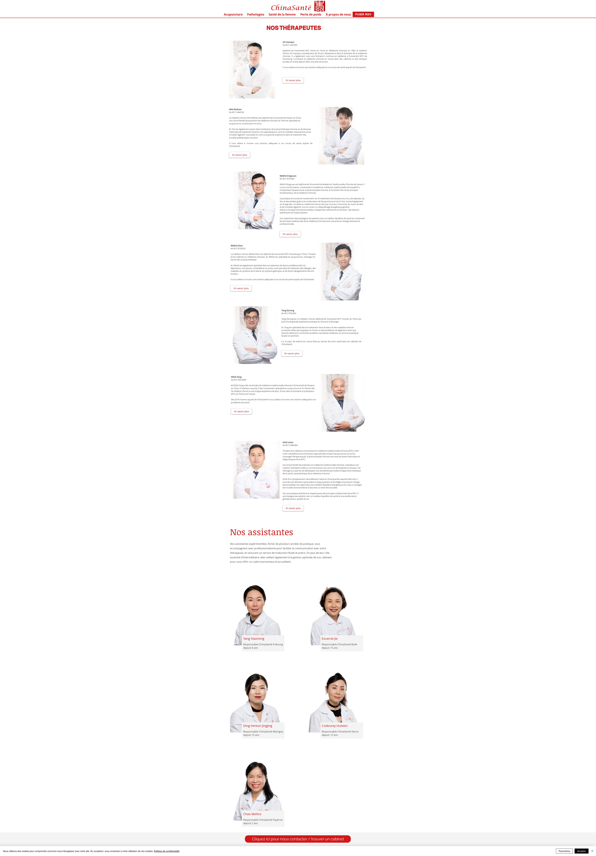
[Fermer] (592, 851)
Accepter (581, 851)
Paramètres (564, 851)
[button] (255, 14)
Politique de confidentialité (166, 851)
